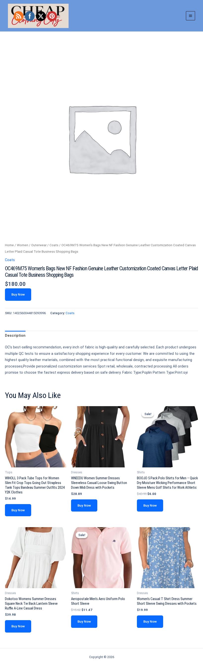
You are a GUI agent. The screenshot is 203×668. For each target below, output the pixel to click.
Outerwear (39, 245)
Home (9, 245)
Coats (54, 245)
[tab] (15, 336)
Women (22, 245)
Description (15, 335)
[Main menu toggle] (190, 15)
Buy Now (18, 294)
